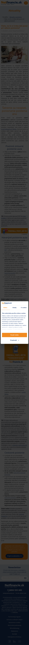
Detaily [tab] (15, 307)
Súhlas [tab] (5, 307)
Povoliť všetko (14, 335)
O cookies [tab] (24, 307)
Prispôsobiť (13, 340)
